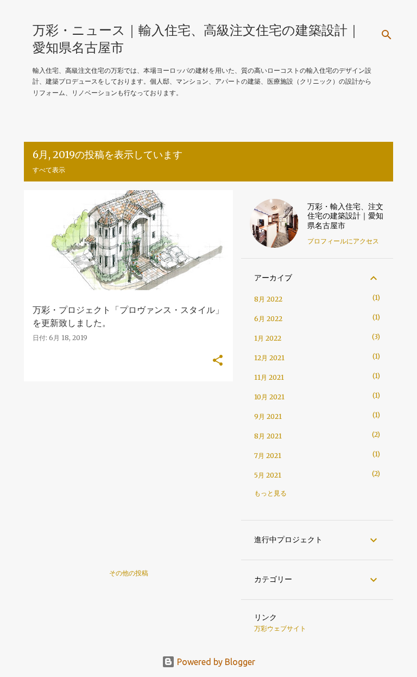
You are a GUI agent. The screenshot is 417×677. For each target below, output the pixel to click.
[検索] (386, 35)
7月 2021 (267, 456)
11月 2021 (269, 377)
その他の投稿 (128, 572)
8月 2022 (268, 299)
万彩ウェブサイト (280, 628)
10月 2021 (269, 397)
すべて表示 (49, 169)
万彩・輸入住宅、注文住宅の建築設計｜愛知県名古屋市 (345, 216)
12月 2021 (269, 358)
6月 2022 (268, 319)
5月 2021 (267, 475)
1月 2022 (267, 338)
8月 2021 (268, 436)
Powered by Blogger (215, 662)
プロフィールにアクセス (343, 241)
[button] (217, 361)
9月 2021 (268, 416)
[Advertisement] (124, 466)
